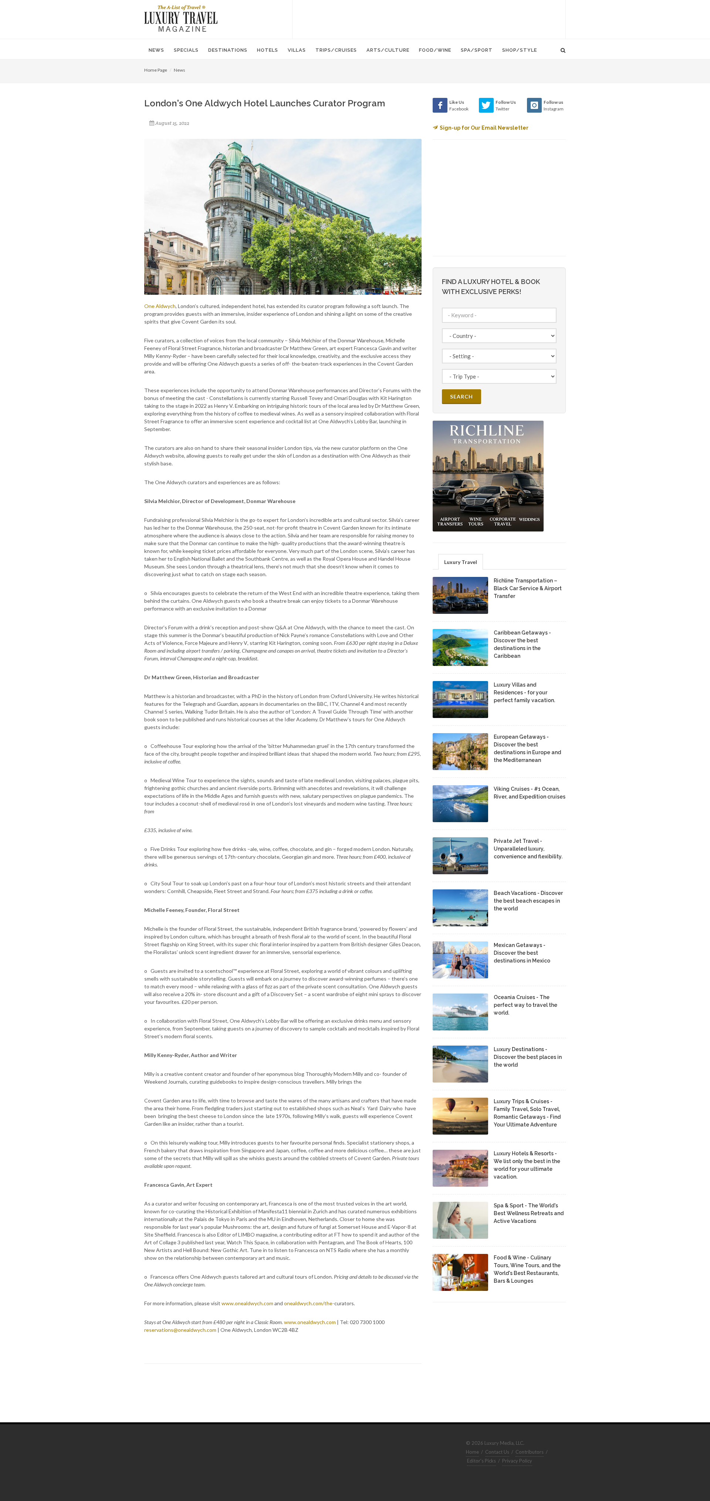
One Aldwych (160, 306)
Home (472, 1452)
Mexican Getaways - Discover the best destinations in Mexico (522, 953)
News (179, 70)
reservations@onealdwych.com (180, 1330)
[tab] (460, 561)
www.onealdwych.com (247, 1303)
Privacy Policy (517, 1461)
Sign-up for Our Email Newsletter (484, 128)
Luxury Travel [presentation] (460, 562)
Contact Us (497, 1452)
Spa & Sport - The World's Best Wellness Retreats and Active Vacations (529, 1213)
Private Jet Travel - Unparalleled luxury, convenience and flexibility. (528, 848)
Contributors (529, 1452)
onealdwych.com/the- (309, 1303)
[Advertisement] (429, 18)
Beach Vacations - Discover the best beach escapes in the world (528, 901)
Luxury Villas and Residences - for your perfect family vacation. (524, 692)
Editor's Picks (481, 1461)
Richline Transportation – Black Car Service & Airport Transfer (528, 588)
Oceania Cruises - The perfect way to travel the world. (525, 1005)
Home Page (155, 70)
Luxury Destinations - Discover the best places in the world (528, 1057)
